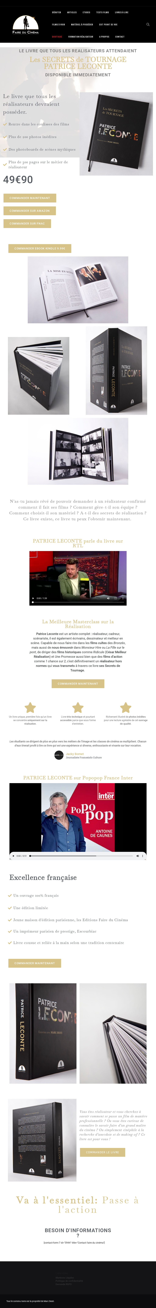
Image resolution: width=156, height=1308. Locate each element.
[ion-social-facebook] (126, 3)
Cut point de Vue (108, 24)
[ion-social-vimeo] (140, 3)
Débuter (56, 12)
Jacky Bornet (75, 754)
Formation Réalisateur (80, 36)
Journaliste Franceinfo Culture (84, 757)
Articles (72, 12)
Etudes (86, 12)
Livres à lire (121, 12)
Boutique (57, 36)
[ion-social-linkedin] (147, 3)
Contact (120, 36)
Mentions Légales (65, 1277)
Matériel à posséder (82, 24)
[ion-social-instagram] (133, 3)
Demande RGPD (64, 1284)
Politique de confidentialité (69, 1281)
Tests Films (102, 12)
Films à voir (58, 24)
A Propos (104, 36)
